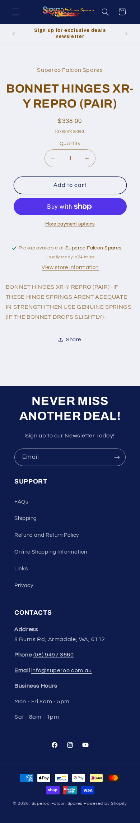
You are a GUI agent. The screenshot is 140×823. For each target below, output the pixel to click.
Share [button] (73, 339)
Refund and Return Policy (46, 535)
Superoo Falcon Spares (57, 803)
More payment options (70, 224)
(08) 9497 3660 (53, 655)
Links (21, 568)
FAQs (21, 502)
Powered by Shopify (105, 803)
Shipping (25, 518)
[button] (15, 12)
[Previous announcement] (14, 33)
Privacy (23, 585)
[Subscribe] (117, 457)
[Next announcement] (126, 33)
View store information (70, 267)
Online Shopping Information (50, 552)
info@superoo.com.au (61, 670)
